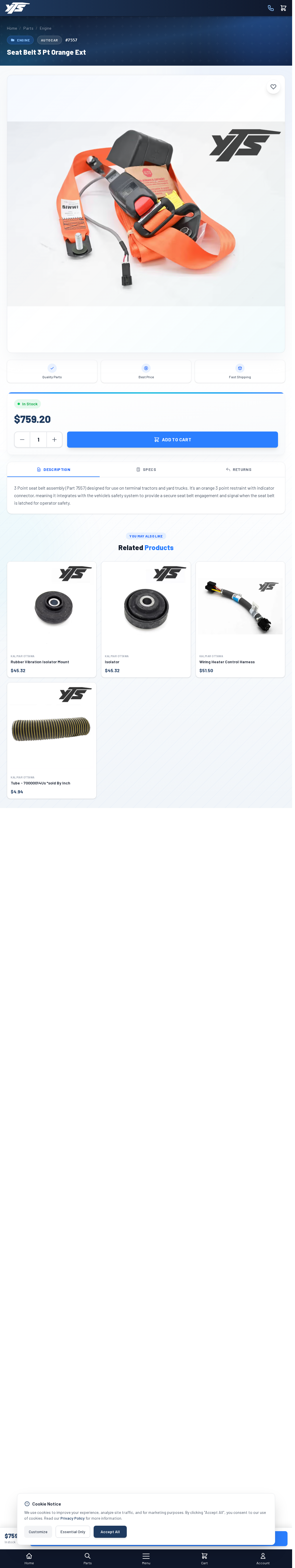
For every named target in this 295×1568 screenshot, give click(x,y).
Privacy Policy (72, 1518)
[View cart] (283, 8)
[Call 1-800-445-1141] (270, 8)
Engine (45, 28)
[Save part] (273, 86)
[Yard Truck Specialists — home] (17, 8)
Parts (28, 28)
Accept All (110, 1531)
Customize (38, 1531)
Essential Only (72, 1531)
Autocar (49, 40)
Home (12, 28)
